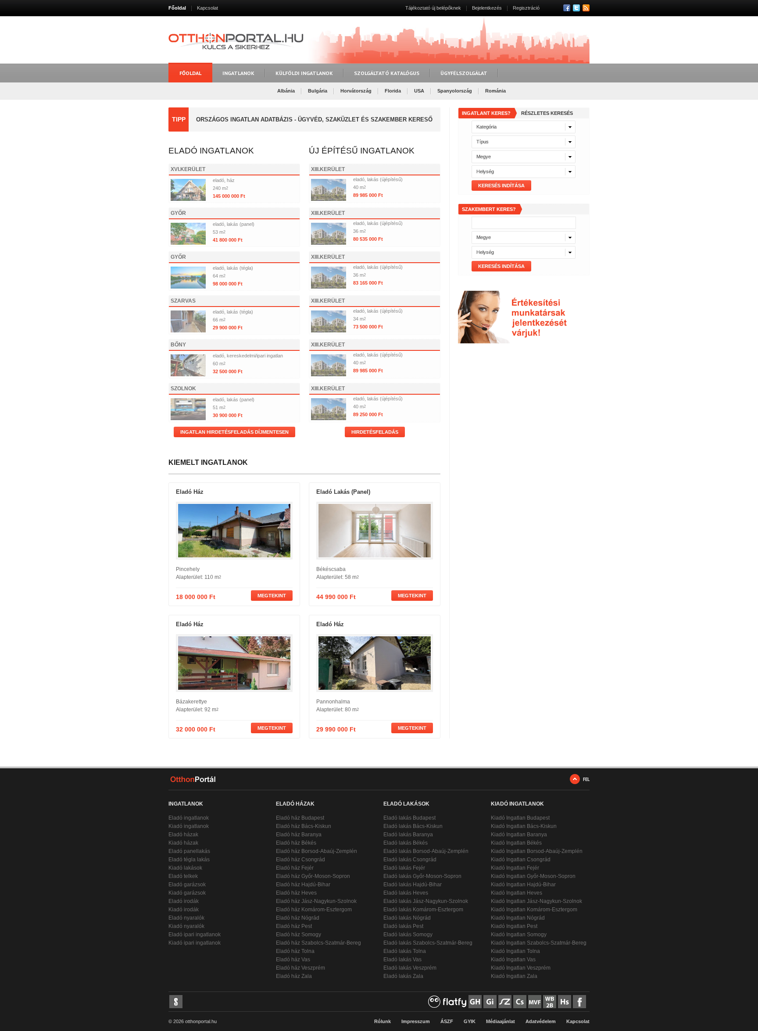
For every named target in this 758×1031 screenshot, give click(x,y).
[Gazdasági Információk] (490, 1001)
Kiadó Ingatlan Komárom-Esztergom (534, 909)
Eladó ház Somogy (298, 934)
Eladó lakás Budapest (409, 818)
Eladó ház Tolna (295, 951)
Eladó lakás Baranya (408, 834)
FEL (586, 779)
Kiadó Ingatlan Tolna (515, 951)
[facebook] (579, 1001)
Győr (178, 213)
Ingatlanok (238, 73)
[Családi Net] (519, 1001)
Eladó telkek (183, 876)
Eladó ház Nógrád (297, 918)
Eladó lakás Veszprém (409, 968)
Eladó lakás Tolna (404, 951)
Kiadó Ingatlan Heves (516, 893)
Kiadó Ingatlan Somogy (519, 934)
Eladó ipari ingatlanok (194, 934)
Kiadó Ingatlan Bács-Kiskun (524, 826)
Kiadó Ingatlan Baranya (519, 834)
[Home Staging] (564, 1001)
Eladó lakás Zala (403, 976)
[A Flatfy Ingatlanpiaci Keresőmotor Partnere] (447, 1001)
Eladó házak (183, 834)
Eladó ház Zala (294, 976)
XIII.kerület (328, 169)
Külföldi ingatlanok (304, 73)
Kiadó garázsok (187, 893)
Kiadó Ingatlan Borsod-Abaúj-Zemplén (537, 851)
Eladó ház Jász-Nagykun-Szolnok (316, 901)
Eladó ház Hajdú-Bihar (303, 884)
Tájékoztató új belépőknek (433, 8)
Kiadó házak (183, 843)
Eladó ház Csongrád (300, 859)
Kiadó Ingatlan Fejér (515, 868)
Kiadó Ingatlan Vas (513, 959)
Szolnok (183, 388)
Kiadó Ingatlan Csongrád (521, 859)
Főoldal (177, 8)
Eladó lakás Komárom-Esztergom (423, 909)
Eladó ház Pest (294, 926)
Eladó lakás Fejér (404, 868)
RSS (586, 7)
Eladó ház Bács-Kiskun (303, 826)
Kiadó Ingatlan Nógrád (518, 918)
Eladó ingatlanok (188, 818)
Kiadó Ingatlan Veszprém (521, 968)
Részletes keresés (547, 113)
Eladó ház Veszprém (300, 968)
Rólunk (382, 1021)
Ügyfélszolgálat (463, 73)
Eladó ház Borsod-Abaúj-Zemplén (316, 851)
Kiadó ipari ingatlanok (194, 943)
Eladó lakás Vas (402, 959)
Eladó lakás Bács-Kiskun (413, 826)
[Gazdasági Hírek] (475, 1001)
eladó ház (190, 492)
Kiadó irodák (183, 909)
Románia (495, 90)
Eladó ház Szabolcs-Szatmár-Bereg (318, 943)
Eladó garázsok (187, 884)
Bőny (178, 345)
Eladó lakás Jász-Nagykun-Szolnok (425, 901)
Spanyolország (454, 90)
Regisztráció (526, 8)
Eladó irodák (183, 901)
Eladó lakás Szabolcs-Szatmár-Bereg (427, 943)
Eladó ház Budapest (300, 818)
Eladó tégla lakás (189, 859)
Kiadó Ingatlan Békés (516, 843)
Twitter (576, 7)
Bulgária (317, 90)
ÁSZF (446, 1021)
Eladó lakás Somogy (408, 934)
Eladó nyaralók (186, 918)
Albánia (286, 90)
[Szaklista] (504, 1001)
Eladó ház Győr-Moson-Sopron (313, 876)
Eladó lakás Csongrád (409, 859)
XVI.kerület (188, 169)
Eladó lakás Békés (405, 843)
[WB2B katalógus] (549, 1001)
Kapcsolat (207, 8)
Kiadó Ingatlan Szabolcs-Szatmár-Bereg (538, 943)
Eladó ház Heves (296, 893)
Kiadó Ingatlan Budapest (520, 818)
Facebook (566, 7)
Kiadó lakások (185, 868)
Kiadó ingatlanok (188, 826)
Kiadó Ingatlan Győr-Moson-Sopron (533, 876)
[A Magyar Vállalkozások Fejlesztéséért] (534, 1001)
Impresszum (415, 1021)
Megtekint (271, 595)
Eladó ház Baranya (299, 834)
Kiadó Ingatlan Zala (514, 976)
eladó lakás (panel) (343, 492)
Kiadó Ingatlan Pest (514, 926)
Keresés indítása (501, 185)
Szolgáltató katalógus (386, 73)
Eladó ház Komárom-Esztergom (314, 909)
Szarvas (183, 301)
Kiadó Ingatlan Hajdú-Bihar (523, 884)
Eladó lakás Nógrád (407, 918)
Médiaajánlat (500, 1021)
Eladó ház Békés (296, 843)
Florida (393, 90)
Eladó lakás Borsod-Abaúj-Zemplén (425, 851)
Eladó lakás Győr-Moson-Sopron (422, 876)
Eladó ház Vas (293, 959)
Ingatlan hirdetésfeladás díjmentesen (234, 432)
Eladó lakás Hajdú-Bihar (412, 884)
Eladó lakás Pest (403, 926)
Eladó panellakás (189, 851)
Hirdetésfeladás (374, 432)
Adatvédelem (541, 1021)
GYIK (470, 1021)
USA (419, 90)
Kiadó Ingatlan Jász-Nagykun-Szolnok (536, 901)
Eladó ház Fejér (295, 868)
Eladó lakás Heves (405, 893)
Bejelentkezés (487, 8)
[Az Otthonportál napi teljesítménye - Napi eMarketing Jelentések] (175, 1001)
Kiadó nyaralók (186, 926)
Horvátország (356, 90)
